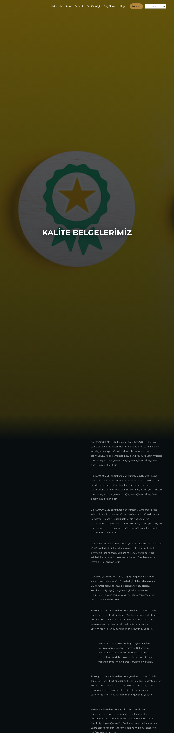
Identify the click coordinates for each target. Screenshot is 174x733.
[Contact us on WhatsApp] (165, 725)
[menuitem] (155, 6)
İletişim (136, 6)
